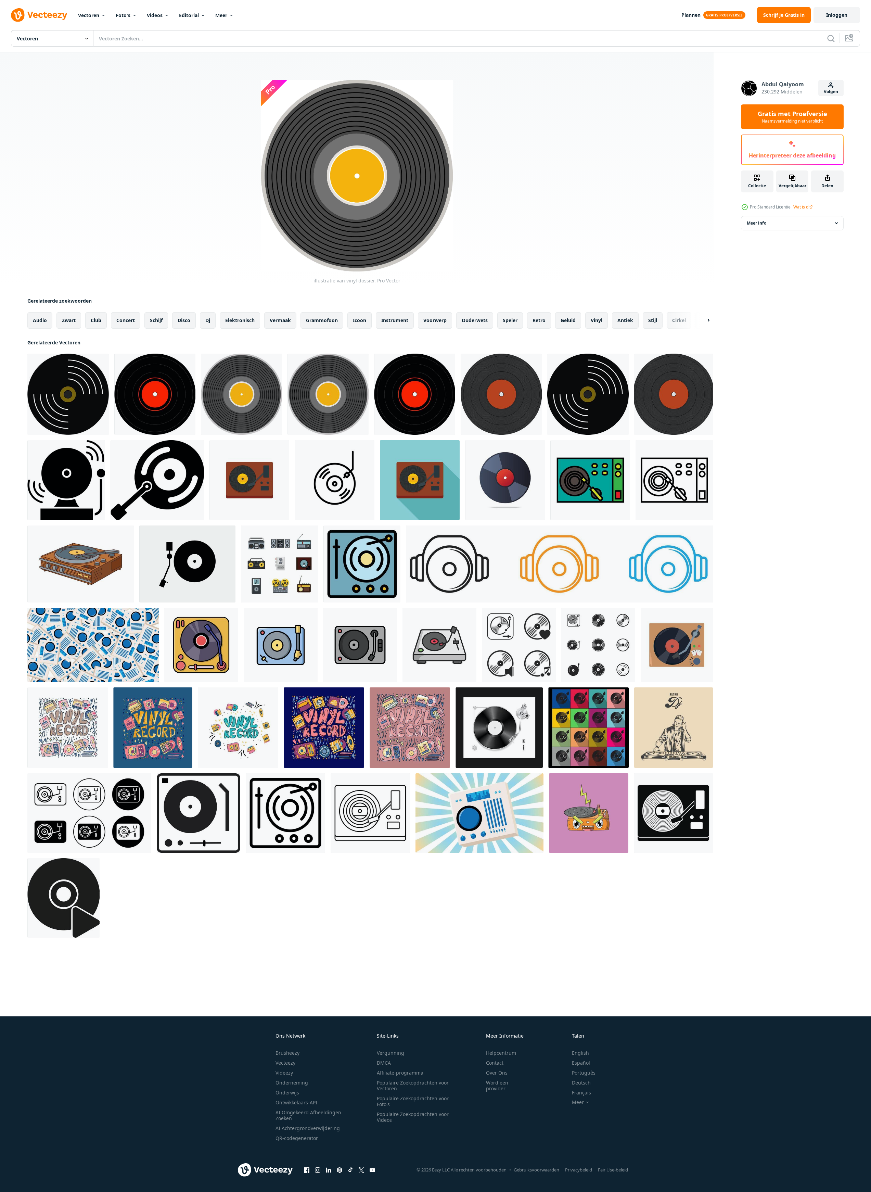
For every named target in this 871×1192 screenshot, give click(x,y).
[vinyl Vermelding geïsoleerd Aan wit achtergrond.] (505, 480)
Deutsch (581, 1082)
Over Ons (497, 1072)
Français (581, 1092)
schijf (156, 320)
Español (581, 1063)
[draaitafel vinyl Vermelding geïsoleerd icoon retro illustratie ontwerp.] (201, 645)
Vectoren (88, 15)
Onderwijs (287, 1092)
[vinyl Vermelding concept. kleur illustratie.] (67, 727)
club (96, 320)
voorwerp (435, 320)
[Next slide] (703, 320)
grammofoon (322, 320)
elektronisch (240, 320)
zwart (69, 320)
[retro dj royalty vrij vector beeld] (673, 727)
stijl (652, 320)
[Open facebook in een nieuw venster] (306, 1169)
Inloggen (836, 15)
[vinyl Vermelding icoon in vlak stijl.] (157, 480)
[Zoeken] (831, 38)
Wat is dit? (802, 207)
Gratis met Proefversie (792, 117)
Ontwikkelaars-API (296, 1102)
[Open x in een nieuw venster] (361, 1169)
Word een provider (497, 1085)
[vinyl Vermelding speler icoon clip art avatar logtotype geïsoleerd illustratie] (677, 645)
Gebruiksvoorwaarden (536, 1170)
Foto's (123, 15)
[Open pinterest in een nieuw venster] (339, 1169)
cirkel (679, 320)
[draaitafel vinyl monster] (588, 813)
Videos (155, 15)
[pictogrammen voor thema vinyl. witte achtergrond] (519, 645)
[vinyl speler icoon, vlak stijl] (249, 480)
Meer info (756, 223)
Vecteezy (285, 1063)
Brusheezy (287, 1053)
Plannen (691, 15)
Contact (494, 1063)
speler (510, 320)
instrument (394, 320)
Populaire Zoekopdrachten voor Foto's (413, 1101)
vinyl (596, 320)
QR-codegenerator (297, 1138)
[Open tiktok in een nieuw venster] (350, 1169)
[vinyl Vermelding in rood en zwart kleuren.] (154, 394)
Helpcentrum (501, 1053)
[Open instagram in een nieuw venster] (317, 1169)
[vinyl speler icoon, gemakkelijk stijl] (673, 813)
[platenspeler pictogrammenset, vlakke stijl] (279, 564)
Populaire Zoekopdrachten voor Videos (413, 1117)
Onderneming (292, 1082)
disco (184, 320)
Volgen (831, 91)
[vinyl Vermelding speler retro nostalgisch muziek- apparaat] (80, 564)
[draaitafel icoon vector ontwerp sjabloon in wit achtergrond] (281, 645)
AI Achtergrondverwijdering (308, 1128)
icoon (359, 320)
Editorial (189, 15)
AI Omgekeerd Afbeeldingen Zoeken (308, 1115)
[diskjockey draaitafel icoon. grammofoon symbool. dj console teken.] (198, 813)
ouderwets (475, 320)
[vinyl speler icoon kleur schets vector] (361, 564)
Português (583, 1072)
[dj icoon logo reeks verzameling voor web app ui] (559, 564)
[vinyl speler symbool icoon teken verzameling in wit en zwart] (89, 813)
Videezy (284, 1072)
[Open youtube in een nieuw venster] (372, 1169)
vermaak (280, 320)
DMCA (384, 1063)
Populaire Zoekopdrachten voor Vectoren (413, 1085)
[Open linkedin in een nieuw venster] (328, 1169)
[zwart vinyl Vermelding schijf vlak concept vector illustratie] (499, 727)
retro (539, 320)
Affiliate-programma (400, 1072)
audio (40, 320)
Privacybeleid (578, 1170)
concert (125, 320)
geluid (568, 320)
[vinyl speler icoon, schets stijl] (285, 813)
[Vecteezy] (39, 15)
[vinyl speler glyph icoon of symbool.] (66, 480)
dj (207, 320)
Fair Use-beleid (613, 1170)
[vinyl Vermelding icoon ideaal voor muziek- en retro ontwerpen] (334, 480)
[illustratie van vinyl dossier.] (241, 394)
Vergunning (390, 1053)
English (580, 1053)
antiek (625, 320)
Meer (221, 15)
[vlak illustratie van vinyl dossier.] (68, 394)
